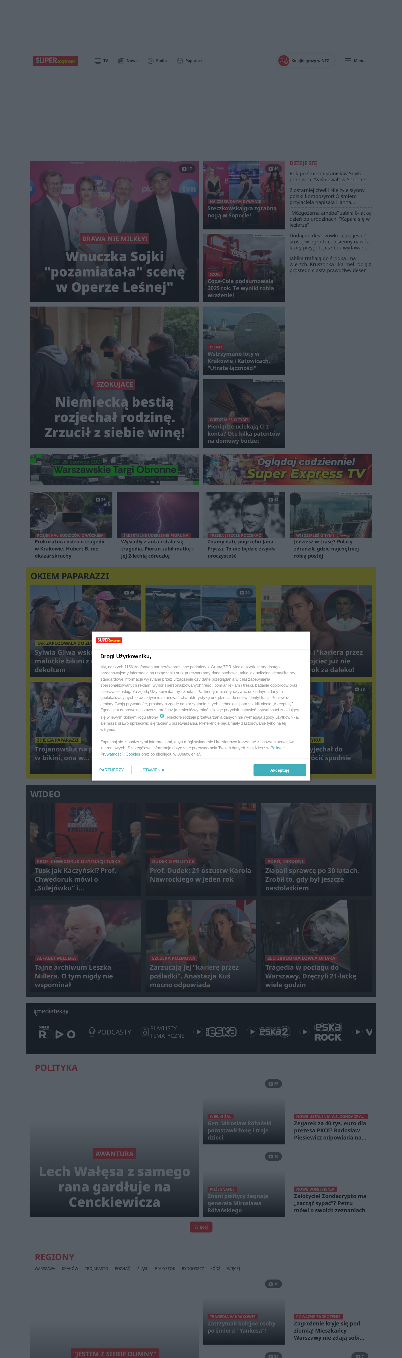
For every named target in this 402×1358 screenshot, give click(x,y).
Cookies (133, 753)
